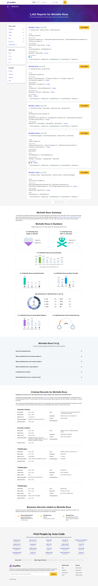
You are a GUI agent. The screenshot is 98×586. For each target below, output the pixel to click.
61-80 (10, 59)
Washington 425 (17, 548)
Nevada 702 (65, 540)
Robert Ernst (32, 92)
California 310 (16, 540)
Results (10, 71)
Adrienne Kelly (39, 53)
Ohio (10, 38)
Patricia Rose (56, 158)
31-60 (10, 56)
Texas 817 (81, 552)
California (11, 29)
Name (33, 2)
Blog (63, 567)
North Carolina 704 (65, 552)
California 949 (65, 544)
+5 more (54, 88)
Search (53, 574)
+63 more (35, 162)
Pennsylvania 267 (16, 552)
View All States (12, 44)
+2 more (47, 80)
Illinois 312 (49, 544)
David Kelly (31, 53)
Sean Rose (31, 158)
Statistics (11, 77)
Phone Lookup (79, 572)
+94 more (35, 96)
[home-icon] (8, 6)
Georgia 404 (33, 544)
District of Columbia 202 (81, 540)
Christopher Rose (47, 158)
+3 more (48, 84)
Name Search (78, 567)
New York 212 (32, 540)
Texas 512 (49, 548)
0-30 (10, 53)
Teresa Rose (38, 158)
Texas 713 (81, 544)
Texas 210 (32, 552)
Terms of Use (46, 397)
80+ (9, 62)
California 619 (49, 552)
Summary (11, 74)
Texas (10, 35)
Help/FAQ (64, 570)
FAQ (10, 80)
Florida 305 (49, 540)
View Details (84, 27)
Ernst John (38, 92)
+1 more (48, 45)
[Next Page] (65, 202)
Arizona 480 (81, 548)
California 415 (16, 544)
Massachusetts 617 (65, 548)
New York (11, 41)
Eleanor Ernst (46, 92)
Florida (10, 32)
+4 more (52, 92)
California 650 (32, 548)
